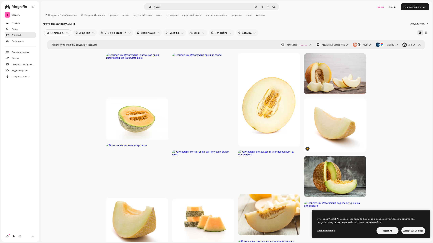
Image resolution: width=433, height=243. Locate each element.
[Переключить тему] (19, 236)
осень (125, 15)
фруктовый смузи (191, 15)
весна (249, 15)
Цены (381, 6)
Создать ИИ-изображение (62, 15)
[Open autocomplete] (148, 7)
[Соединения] (7, 236)
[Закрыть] (419, 44)
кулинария (172, 15)
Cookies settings (326, 230)
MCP (365, 44)
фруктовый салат (142, 15)
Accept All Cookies (413, 230)
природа (113, 15)
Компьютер (297, 44)
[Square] (426, 32)
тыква (159, 15)
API (410, 44)
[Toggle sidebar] (33, 6)
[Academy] (13, 236)
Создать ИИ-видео (94, 15)
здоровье (237, 15)
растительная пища (216, 15)
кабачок (260, 15)
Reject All (387, 230)
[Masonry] (420, 32)
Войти (392, 6)
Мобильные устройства (333, 44)
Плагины (390, 44)
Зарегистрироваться (415, 6)
